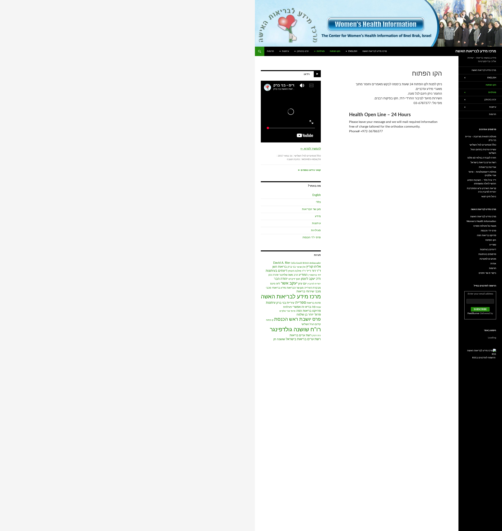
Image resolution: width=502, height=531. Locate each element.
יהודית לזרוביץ (314, 284)
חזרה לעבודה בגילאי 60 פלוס (481, 158)
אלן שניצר (301, 267)
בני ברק (291, 267)
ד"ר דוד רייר (313, 270)
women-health (311, 159)
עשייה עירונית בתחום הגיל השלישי (483, 151)
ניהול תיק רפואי (488, 196)
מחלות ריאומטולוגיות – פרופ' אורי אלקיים (482, 174)
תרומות (270, 51)
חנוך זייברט (294, 279)
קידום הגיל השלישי (311, 324)
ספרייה (300, 302)
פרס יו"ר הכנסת (312, 237)
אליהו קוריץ (313, 266)
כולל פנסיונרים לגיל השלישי (307, 156)
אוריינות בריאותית (487, 167)
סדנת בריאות (314, 303)
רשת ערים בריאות (301, 335)
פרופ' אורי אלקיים (287, 311)
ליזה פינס (275, 284)
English (352, 51)
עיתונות (285, 51)
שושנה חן (279, 339)
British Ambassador (312, 263)
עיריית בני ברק (285, 302)
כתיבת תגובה (293, 159)
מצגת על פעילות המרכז (484, 226)
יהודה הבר (281, 278)
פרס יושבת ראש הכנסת (297, 319)
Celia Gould (296, 263)
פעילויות (321, 51)
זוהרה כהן (273, 275)
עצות (318, 307)
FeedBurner (473, 313)
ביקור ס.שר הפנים (487, 273)
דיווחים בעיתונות (276, 270)
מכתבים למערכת (488, 259)
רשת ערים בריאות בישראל (303, 339)
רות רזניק (316, 335)
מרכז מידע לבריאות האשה (475, 51)
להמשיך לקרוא (310, 148)
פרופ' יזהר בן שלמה (308, 314)
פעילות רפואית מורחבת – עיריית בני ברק (480, 138)
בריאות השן (279, 266)
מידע (318, 216)
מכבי (268, 288)
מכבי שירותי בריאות (308, 291)
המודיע (303, 274)
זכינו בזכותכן (303, 51)
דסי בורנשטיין (314, 275)
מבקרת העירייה (312, 288)
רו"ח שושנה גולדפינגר (295, 330)
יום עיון (302, 283)
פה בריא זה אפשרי (304, 306)
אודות (493, 263)
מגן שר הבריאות (311, 209)
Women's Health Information (481, 221)
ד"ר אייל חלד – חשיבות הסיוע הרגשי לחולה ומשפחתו (481, 182)
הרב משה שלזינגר (288, 275)
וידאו (307, 74)
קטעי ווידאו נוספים (309, 170)
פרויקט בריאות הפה (308, 310)
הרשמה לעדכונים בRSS (484, 357)
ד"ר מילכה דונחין (297, 271)
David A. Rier (281, 262)
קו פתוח (269, 320)
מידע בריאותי (279, 288)
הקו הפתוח (335, 51)
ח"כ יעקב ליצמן (311, 278)
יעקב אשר (289, 283)
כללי (318, 202)
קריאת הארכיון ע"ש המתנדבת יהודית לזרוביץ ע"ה (481, 190)
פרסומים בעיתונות (487, 254)
